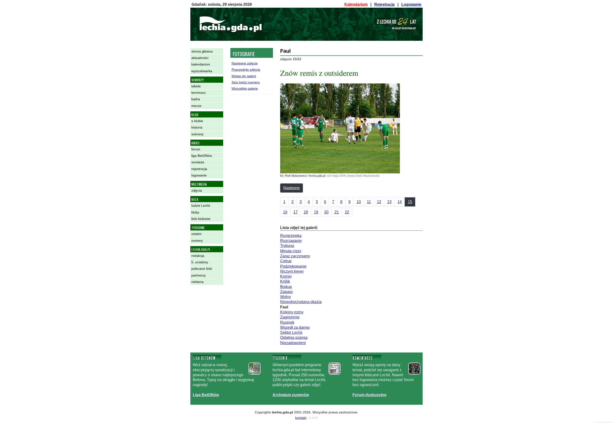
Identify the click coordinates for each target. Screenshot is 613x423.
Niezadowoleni (293, 343)
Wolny (285, 297)
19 (316, 212)
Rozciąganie (291, 241)
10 (359, 202)
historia (196, 127)
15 (410, 202)
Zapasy (286, 292)
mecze (196, 106)
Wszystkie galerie (245, 88)
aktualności (199, 58)
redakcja (197, 256)
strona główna (202, 51)
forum (195, 149)
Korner (286, 276)
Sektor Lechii (291, 332)
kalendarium (200, 64)
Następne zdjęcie (245, 63)
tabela (196, 86)
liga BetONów (201, 156)
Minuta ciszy (290, 251)
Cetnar (286, 261)
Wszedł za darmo (295, 327)
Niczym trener (292, 271)
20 (326, 212)
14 (399, 202)
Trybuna (287, 246)
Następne (291, 188)
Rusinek (287, 322)
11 (369, 202)
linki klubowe (200, 219)
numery (197, 240)
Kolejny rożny (291, 312)
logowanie (199, 175)
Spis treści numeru (246, 82)
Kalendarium (356, 4)
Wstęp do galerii (244, 76)
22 (347, 212)
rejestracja (199, 169)
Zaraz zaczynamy (295, 256)
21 (337, 212)
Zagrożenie (290, 317)
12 (379, 202)
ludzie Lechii (200, 205)
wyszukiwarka (201, 71)
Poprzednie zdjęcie (246, 69)
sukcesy (197, 134)
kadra (195, 99)
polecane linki (201, 268)
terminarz (198, 92)
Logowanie (411, 4)
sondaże (197, 162)
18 (306, 212)
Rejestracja (384, 4)
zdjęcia (196, 190)
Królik (285, 281)
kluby (195, 212)
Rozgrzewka (290, 236)
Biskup (286, 287)
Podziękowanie (293, 266)
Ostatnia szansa (293, 337)
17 (295, 212)
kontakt (300, 418)
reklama (197, 282)
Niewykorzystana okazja (301, 302)
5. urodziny (199, 262)
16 (285, 212)
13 (389, 202)
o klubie (197, 121)
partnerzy (198, 275)
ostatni (196, 234)
